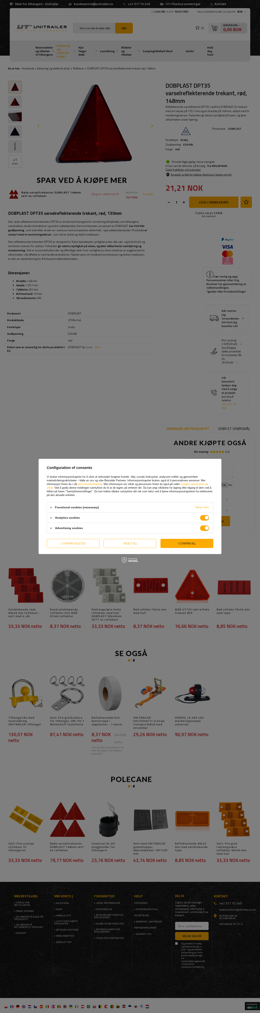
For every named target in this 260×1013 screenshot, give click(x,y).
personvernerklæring (90, 484)
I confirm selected (73, 543)
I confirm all (187, 543)
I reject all (130, 543)
